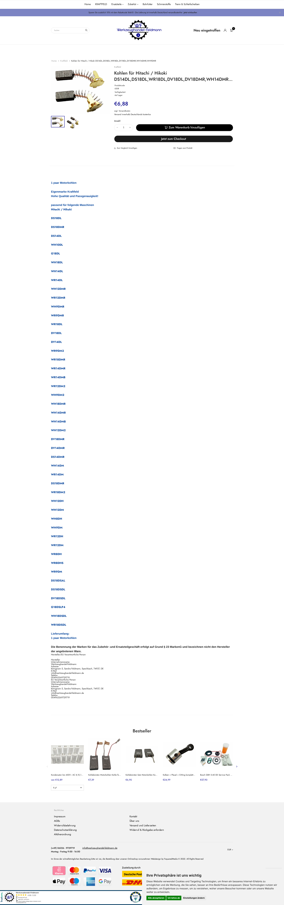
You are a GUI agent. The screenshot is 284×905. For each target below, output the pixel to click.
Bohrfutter (148, 4)
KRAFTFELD (101, 4)
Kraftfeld (64, 60)
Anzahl (117, 121)
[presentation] (47, 766)
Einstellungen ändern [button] (194, 898)
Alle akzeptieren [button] (156, 898)
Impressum (59, 816)
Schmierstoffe (164, 4)
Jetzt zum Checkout (173, 139)
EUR (229, 849)
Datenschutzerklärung (65, 830)
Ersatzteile (116, 4)
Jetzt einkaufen (190, 12)
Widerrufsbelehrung (64, 825)
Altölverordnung (62, 834)
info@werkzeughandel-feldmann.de (99, 848)
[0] (231, 30)
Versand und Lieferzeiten (143, 825)
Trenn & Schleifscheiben (187, 4)
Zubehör (132, 4)
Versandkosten (124, 110)
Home (87, 4)
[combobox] (70, 30)
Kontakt (133, 816)
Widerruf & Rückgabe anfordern (147, 830)
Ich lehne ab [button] (174, 898)
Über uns (134, 821)
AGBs (57, 821)
